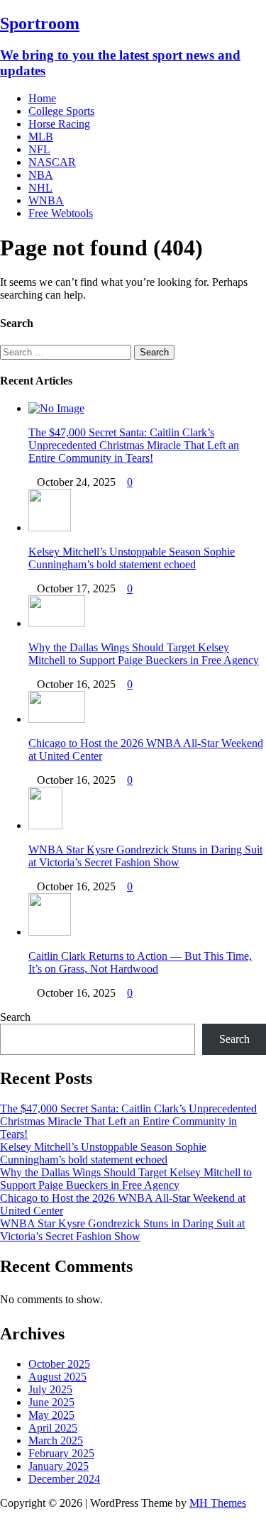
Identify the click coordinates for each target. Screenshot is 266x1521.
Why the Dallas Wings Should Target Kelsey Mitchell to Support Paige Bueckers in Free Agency (143, 653)
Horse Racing (59, 124)
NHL (40, 188)
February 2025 (61, 1453)
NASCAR (52, 162)
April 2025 (52, 1428)
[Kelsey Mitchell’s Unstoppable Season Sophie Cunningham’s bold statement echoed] (49, 527)
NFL (39, 149)
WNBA (46, 200)
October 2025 (59, 1364)
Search (15, 1017)
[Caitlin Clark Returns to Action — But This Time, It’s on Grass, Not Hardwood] (49, 932)
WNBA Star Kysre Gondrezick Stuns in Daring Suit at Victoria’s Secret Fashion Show (145, 856)
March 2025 (55, 1440)
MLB (40, 137)
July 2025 (50, 1389)
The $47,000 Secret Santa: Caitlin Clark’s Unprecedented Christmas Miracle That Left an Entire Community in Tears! (133, 445)
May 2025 (51, 1415)
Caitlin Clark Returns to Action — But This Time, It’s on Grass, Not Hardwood (140, 962)
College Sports (61, 111)
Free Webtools (60, 213)
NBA (40, 175)
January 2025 (58, 1466)
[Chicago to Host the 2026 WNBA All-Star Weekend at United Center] (56, 719)
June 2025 (51, 1402)
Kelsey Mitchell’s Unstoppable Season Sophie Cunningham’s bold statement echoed (131, 558)
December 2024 (64, 1479)
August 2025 (57, 1377)
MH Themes (217, 1503)
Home (42, 98)
